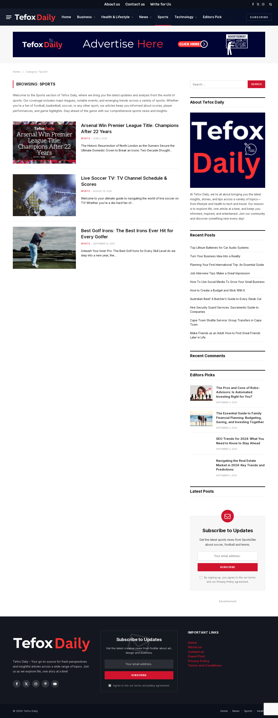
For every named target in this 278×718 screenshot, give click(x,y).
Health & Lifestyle (115, 17)
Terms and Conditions (205, 665)
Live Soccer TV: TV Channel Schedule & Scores (124, 181)
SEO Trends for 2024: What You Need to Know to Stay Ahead (240, 441)
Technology (183, 17)
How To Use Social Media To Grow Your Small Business (227, 281)
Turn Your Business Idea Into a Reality (215, 256)
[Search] (270, 4)
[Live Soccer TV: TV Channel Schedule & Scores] (44, 195)
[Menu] (8, 17)
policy (151, 685)
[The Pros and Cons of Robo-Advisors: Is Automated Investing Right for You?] (201, 393)
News (143, 17)
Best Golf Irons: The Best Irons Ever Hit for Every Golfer (127, 233)
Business (84, 17)
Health (261, 711)
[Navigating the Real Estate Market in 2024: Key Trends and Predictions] (201, 466)
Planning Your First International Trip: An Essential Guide (227, 264)
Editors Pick (212, 17)
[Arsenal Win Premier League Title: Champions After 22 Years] (44, 142)
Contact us (135, 4)
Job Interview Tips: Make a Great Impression (220, 273)
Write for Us (160, 4)
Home (66, 17)
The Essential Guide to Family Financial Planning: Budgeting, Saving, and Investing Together (240, 417)
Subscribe (259, 17)
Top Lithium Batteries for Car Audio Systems (219, 247)
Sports (163, 17)
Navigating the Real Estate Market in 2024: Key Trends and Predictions (240, 465)
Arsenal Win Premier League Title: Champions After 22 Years (130, 128)
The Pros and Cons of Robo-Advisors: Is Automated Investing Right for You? (238, 392)
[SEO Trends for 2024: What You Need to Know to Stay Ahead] (201, 444)
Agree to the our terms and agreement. (141, 685)
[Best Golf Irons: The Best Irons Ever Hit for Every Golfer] (44, 248)
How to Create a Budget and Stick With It (217, 290)
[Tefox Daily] (35, 17)
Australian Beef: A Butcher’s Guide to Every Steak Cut (225, 299)
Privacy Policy (225, 581)
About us (112, 4)
